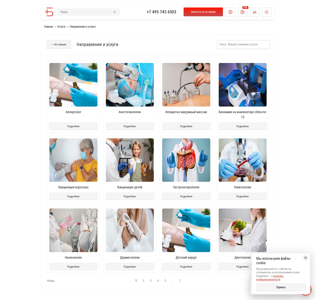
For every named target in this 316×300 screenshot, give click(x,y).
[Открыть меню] (266, 12)
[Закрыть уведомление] (306, 258)
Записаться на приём (203, 12)
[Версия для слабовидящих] (254, 12)
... (173, 280)
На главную (58, 44)
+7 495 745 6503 (161, 11)
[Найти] (114, 12)
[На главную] (49, 12)
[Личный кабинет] (230, 12)
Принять (281, 287)
